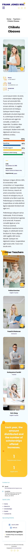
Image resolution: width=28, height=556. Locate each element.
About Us (7, 506)
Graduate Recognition (14, 532)
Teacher (14, 374)
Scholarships (8, 509)
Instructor (14, 333)
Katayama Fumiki (14, 372)
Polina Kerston (14, 290)
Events (6, 511)
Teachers (16, 19)
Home (9, 19)
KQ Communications (16, 548)
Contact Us (7, 514)
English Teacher (14, 292)
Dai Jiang (14, 413)
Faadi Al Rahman (14, 331)
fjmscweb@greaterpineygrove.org (13, 488)
